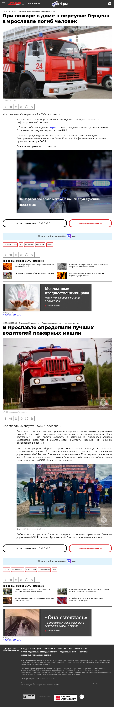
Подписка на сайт (68, 652)
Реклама (62, 649)
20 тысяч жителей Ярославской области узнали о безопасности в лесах (32, 590)
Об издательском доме (31, 649)
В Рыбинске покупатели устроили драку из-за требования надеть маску (88, 265)
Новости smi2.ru (12, 314)
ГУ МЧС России (9, 100)
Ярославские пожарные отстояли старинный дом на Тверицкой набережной (89, 590)
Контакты (83, 652)
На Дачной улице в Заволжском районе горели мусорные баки (86, 274)
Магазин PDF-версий (78, 649)
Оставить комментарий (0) (90, 223)
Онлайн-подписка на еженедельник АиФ (39, 652)
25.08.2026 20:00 (10, 323)
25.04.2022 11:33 (9, 11)
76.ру (52, 127)
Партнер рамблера (44, 696)
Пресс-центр (49, 649)
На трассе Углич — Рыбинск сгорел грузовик (34, 273)
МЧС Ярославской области (15, 412)
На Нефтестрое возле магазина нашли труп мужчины (59, 199)
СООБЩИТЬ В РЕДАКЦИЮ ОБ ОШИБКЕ (36, 655)
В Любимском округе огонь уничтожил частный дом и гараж (86, 599)
